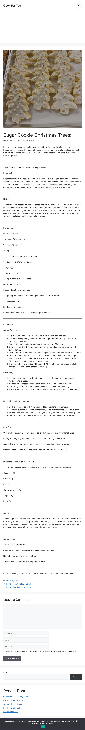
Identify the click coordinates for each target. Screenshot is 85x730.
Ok (43, 727)
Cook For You (12, 5)
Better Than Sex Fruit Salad (18, 584)
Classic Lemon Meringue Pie (15, 696)
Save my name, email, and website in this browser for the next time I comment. (41, 651)
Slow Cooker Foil (10, 712)
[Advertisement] (42, 27)
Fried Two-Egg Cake (12, 708)
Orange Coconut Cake (13, 704)
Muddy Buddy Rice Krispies (18, 587)
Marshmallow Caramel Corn (15, 700)
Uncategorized (12, 580)
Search (6, 672)
